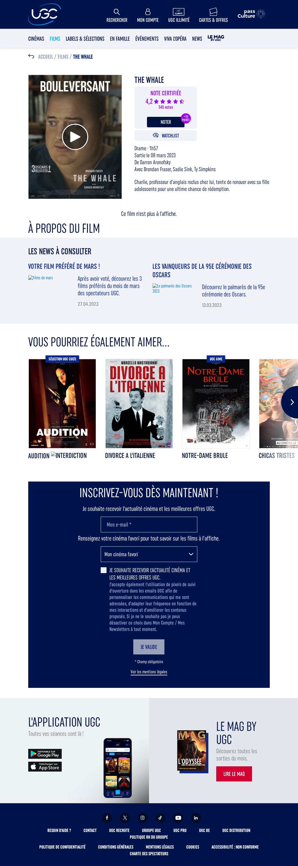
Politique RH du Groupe (149, 837)
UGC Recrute (119, 830)
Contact (90, 830)
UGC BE (204, 830)
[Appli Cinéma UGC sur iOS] (45, 766)
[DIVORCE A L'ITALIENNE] (139, 403)
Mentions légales (160, 847)
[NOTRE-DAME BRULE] (215, 403)
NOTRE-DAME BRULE (205, 455)
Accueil (45, 57)
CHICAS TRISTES (277, 455)
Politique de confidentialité (62, 847)
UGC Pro (180, 830)
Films (55, 38)
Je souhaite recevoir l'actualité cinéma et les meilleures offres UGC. (149, 574)
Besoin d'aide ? (59, 830)
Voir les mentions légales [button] (149, 671)
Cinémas (36, 38)
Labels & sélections (85, 38)
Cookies (192, 847)
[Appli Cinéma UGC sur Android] (45, 753)
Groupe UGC (151, 830)
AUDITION (39, 456)
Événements (147, 38)
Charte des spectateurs (149, 853)
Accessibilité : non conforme (235, 847)
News (197, 38)
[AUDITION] (62, 403)
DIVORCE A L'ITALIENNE (130, 455)
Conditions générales (115, 847)
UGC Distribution (236, 830)
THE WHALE (83, 57)
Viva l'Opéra (175, 38)
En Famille (120, 38)
